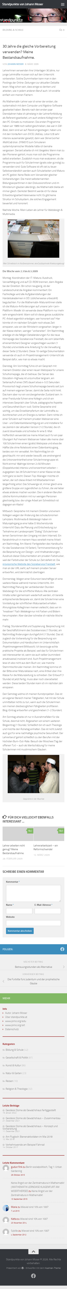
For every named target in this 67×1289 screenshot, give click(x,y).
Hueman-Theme (53, 1268)
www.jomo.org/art (15, 1025)
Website (10, 917)
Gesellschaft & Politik (17, 1057)
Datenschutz (12, 1029)
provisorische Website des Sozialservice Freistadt (29, 564)
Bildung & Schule (13, 30)
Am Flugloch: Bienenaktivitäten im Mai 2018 (29, 1136)
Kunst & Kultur (13, 1065)
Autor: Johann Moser (16, 1012)
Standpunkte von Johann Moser (22, 4)
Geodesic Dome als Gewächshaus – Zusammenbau (33, 1118)
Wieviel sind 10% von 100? (34, 1207)
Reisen (9, 1081)
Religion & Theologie (17, 1088)
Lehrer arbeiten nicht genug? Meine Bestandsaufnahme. (14, 849)
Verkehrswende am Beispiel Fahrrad (25, 1144)
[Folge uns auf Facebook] (62, 949)
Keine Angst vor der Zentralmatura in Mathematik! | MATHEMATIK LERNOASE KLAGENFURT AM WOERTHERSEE (37, 1187)
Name (10, 904)
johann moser (16, 64)
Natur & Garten (14, 1073)
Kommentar (13, 881)
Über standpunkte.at (16, 1017)
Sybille (14, 1230)
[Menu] (62, 4)
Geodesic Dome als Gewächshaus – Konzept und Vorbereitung (30, 1127)
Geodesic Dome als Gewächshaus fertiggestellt (31, 1110)
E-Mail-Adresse (43, 904)
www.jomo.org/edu (15, 1021)
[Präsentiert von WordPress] (22, 1268)
